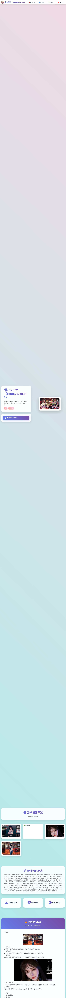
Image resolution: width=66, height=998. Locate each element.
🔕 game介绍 (31, 2)
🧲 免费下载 (61, 2)
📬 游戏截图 (41, 2)
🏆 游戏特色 (51, 2)
